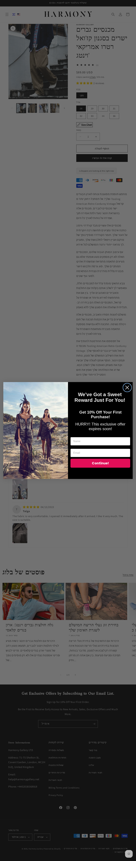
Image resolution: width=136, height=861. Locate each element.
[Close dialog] (127, 387)
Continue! (100, 463)
